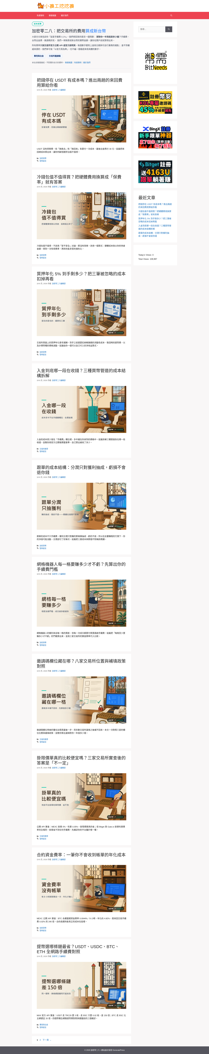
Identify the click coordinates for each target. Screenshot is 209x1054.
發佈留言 (43, 161)
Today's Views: (145, 255)
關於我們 (64, 15)
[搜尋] (168, 29)
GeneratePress (119, 1050)
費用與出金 (39, 56)
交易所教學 (44, 449)
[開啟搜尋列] (171, 15)
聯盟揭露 (52, 15)
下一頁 (47, 1040)
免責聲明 (40, 15)
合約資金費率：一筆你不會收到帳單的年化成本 (81, 854)
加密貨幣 (43, 158)
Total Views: (144, 259)
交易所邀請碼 (55, 56)
